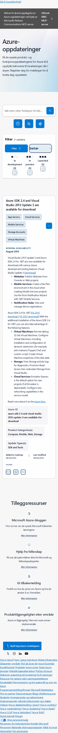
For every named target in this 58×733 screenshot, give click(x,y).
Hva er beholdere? (22, 712)
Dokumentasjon (24, 693)
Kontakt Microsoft (39, 723)
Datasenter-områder (10, 663)
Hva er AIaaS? (48, 708)
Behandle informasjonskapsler (27, 727)
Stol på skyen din (29, 663)
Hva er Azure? (7, 659)
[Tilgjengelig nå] (42, 169)
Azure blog (39, 401)
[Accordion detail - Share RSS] (15, 472)
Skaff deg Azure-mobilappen (24, 645)
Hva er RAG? (38, 712)
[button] (18, 123)
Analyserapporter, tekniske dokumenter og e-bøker (25, 701)
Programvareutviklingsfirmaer (15, 689)
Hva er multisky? (48, 704)
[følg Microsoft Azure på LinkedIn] (20, 653)
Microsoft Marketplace (42, 689)
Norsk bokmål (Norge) (11, 716)
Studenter (5, 697)
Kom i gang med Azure (25, 659)
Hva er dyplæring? (31, 708)
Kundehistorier (7, 667)
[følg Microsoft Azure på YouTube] (26, 653)
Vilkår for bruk (50, 727)
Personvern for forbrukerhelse (15, 723)
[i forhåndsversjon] (29, 172)
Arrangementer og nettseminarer (26, 697)
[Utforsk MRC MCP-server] (40, 123)
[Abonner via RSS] (29, 123)
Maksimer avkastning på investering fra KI (21, 674)
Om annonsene (20, 731)
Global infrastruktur (47, 659)
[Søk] (50, 110)
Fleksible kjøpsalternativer (22, 671)
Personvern (5, 727)
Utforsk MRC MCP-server (45, 18)
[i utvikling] (14, 172)
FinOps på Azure (44, 671)
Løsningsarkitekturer (38, 678)
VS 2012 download (28, 316)
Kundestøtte (6, 682)
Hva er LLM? (6, 712)
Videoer (4, 704)
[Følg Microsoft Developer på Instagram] (14, 653)
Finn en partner (7, 693)
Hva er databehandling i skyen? (24, 704)
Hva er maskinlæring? (11, 708)
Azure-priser (32, 667)
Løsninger (47, 674)
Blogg (35, 693)
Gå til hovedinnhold (10, 1)
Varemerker (6, 731)
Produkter (20, 667)
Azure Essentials (46, 663)
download (30, 272)
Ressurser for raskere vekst (13, 678)
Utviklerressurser (47, 693)
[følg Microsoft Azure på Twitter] (8, 653)
